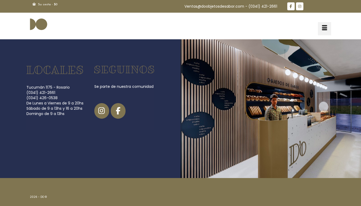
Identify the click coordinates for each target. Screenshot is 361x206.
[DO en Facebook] (291, 6)
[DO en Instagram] (299, 6)
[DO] (77, 24)
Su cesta (47, 4)
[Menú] (324, 28)
